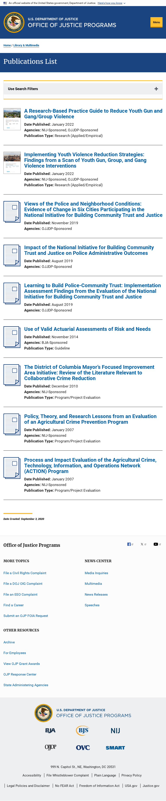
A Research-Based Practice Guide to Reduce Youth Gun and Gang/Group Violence (93, 114)
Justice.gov (151, 786)
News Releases (96, 594)
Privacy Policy (131, 775)
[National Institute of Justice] (115, 734)
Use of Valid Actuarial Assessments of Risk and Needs (87, 329)
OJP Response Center (19, 674)
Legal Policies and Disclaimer (28, 786)
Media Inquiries (96, 573)
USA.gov (131, 786)
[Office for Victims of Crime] (83, 751)
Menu (156, 22)
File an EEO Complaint (20, 594)
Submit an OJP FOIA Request (25, 616)
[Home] (72, 22)
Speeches (92, 605)
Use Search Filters (23, 89)
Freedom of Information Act (99, 786)
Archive (9, 642)
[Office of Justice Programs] (14, 22)
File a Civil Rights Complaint (24, 573)
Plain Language (105, 775)
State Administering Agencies (25, 685)
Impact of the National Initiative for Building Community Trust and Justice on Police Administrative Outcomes (89, 250)
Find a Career (13, 605)
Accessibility (31, 775)
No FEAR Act (64, 786)
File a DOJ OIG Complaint (22, 584)
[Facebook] (132, 547)
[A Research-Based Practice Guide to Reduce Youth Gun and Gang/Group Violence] (12, 120)
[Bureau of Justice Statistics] (83, 736)
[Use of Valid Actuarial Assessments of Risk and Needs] (12, 346)
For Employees (14, 653)
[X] (145, 547)
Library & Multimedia (26, 45)
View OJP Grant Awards (21, 663)
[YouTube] (158, 547)
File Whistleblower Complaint (67, 775)
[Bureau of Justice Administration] (50, 734)
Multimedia (93, 584)
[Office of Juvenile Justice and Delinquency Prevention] (50, 751)
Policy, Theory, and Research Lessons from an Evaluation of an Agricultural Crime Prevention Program (90, 419)
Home (7, 45)
